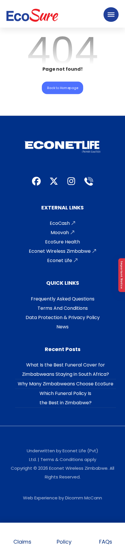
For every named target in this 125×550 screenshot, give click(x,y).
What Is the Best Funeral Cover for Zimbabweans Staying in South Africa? (65, 370)
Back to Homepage (62, 87)
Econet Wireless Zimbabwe (60, 251)
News (62, 326)
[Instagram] (71, 181)
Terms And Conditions (63, 308)
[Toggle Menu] (111, 15)
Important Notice (121, 275)
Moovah (60, 232)
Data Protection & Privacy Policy (63, 317)
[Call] (88, 181)
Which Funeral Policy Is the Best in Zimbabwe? (66, 398)
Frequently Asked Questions (62, 299)
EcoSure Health (62, 241)
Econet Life (60, 260)
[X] (54, 181)
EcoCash (60, 223)
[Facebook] (36, 181)
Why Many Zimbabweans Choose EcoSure (65, 383)
